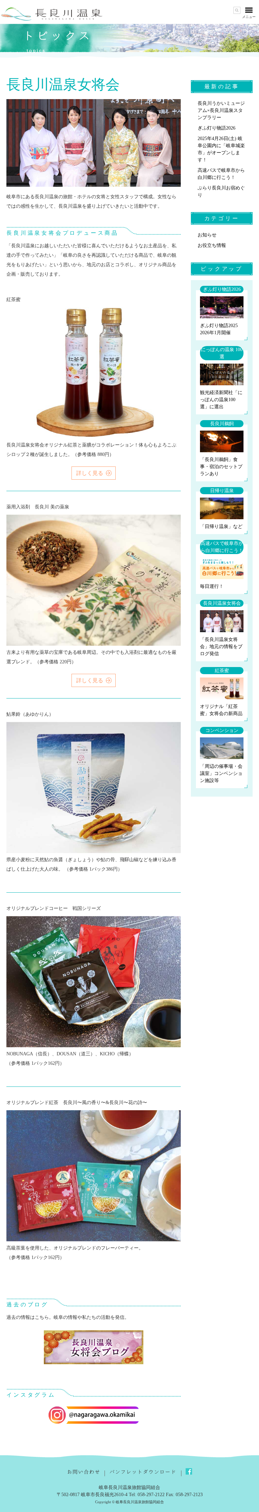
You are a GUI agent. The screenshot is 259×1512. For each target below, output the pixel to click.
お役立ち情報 (212, 245)
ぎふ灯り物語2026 (216, 128)
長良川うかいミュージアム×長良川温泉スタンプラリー (221, 110)
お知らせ (207, 234)
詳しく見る (89, 473)
